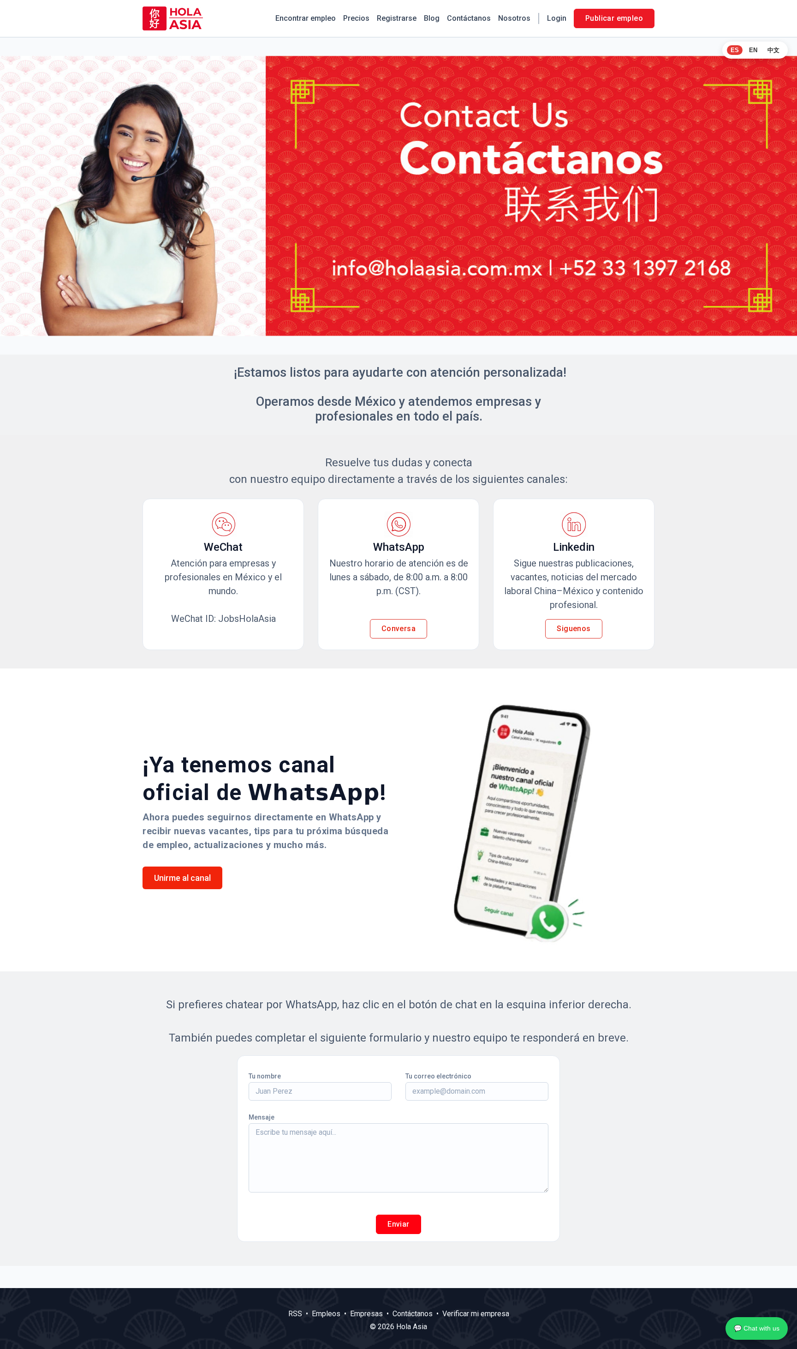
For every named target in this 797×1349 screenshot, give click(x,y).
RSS (295, 1313)
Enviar (398, 1224)
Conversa (398, 628)
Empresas (366, 1313)
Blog (432, 18)
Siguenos (573, 628)
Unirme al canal (182, 878)
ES (735, 50)
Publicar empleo (614, 18)
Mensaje (261, 1117)
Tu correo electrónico (438, 1076)
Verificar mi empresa (475, 1313)
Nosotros (514, 18)
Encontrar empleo (305, 18)
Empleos (326, 1313)
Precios (356, 18)
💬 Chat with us (756, 1328)
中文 (773, 50)
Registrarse (396, 18)
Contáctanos (469, 18)
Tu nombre (265, 1076)
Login (556, 18)
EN (753, 50)
